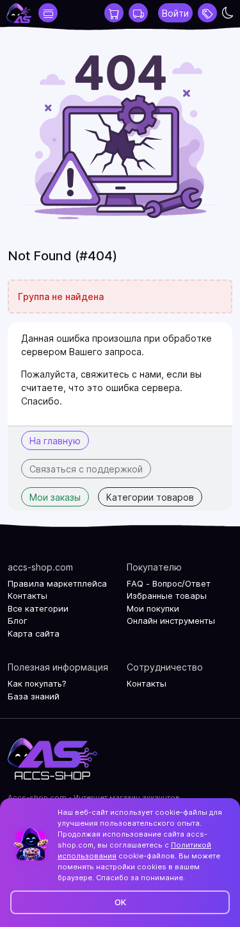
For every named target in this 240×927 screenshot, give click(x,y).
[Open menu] (207, 12)
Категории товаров (150, 497)
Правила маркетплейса (57, 583)
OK (120, 902)
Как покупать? (37, 683)
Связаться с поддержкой (86, 469)
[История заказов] (138, 12)
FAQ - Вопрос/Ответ (169, 583)
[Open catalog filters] (48, 12)
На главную (55, 440)
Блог (18, 620)
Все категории (38, 608)
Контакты (27, 595)
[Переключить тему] (228, 13)
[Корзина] (114, 12)
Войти (175, 13)
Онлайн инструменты (171, 620)
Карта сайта (34, 633)
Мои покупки (153, 608)
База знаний (34, 696)
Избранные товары (167, 595)
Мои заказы (55, 497)
